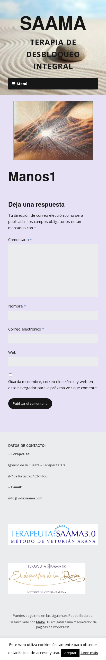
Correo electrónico (26, 329)
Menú (22, 83)
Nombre (17, 306)
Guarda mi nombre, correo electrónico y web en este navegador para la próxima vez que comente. (53, 384)
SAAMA (53, 22)
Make (40, 622)
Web (12, 352)
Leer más (89, 652)
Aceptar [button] (70, 652)
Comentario (20, 239)
